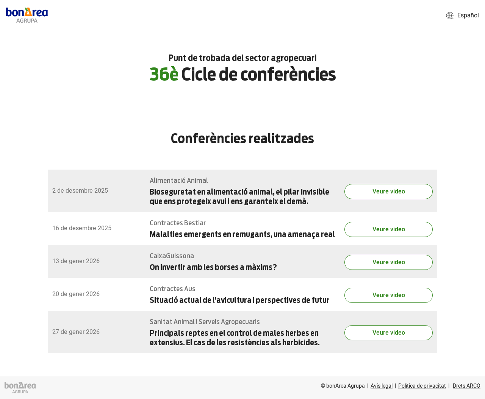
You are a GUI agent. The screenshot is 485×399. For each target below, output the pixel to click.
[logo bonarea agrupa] (27, 15)
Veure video (388, 191)
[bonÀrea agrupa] (20, 387)
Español (468, 15)
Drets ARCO (466, 386)
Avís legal (382, 386)
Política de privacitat (422, 386)
